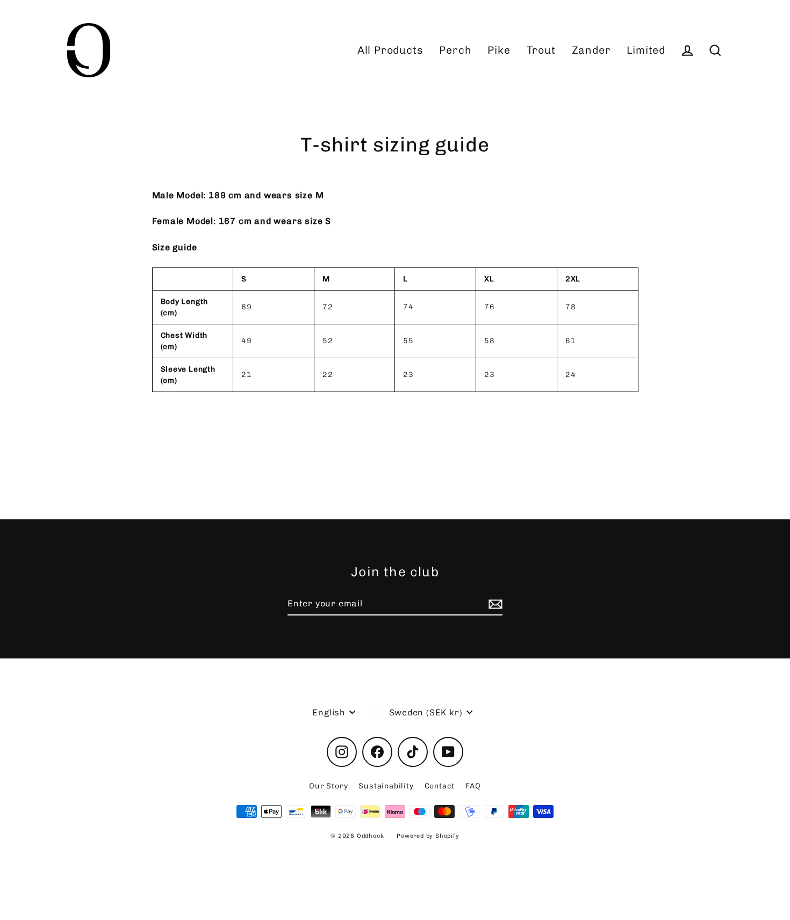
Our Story (328, 786)
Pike (498, 50)
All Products (390, 50)
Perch (455, 50)
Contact (440, 786)
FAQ (472, 786)
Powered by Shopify (428, 835)
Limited (646, 50)
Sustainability (385, 786)
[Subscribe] (493, 604)
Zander (591, 50)
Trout (541, 50)
